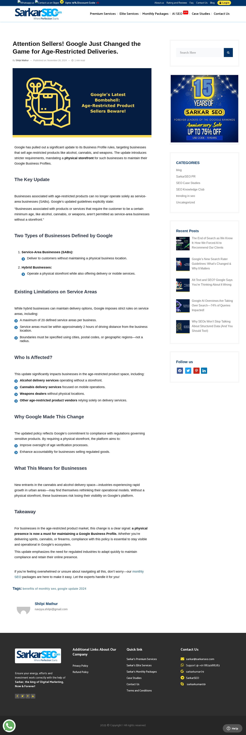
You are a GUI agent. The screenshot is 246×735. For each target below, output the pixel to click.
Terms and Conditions (139, 690)
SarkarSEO (192, 678)
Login (225, 2)
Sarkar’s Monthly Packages (142, 672)
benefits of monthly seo (39, 588)
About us (159, 3)
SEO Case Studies (188, 183)
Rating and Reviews (177, 3)
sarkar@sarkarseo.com (200, 659)
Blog (212, 3)
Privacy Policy (80, 666)
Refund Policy (80, 672)
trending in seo (185, 195)
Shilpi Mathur (22, 60)
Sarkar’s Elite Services (139, 665)
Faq (191, 3)
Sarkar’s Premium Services (142, 659)
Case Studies (134, 678)
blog (179, 170)
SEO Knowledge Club (190, 189)
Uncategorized (185, 202)
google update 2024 (72, 588)
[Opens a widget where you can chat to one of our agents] (232, 728)
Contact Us (201, 3)
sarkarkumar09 (195, 684)
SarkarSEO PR (186, 176)
